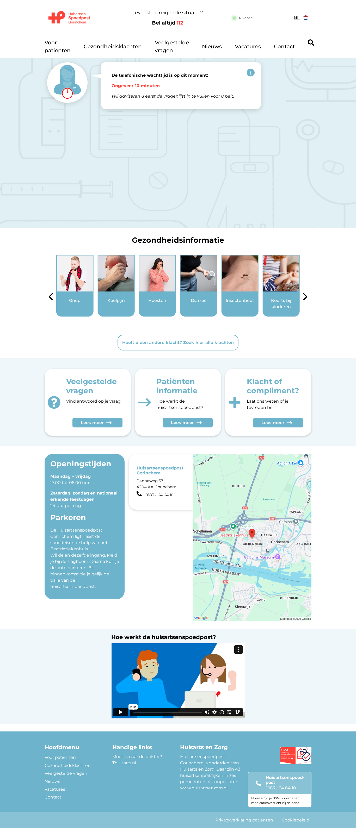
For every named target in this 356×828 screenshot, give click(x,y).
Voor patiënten (58, 46)
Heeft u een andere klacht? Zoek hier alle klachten (178, 342)
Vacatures (248, 46)
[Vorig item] (51, 297)
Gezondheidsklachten (113, 46)
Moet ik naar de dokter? (137, 756)
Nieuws (212, 46)
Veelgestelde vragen (172, 46)
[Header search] (311, 42)
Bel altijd (167, 23)
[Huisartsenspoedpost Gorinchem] (75, 18)
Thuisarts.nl (124, 762)
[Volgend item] (305, 297)
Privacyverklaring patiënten (244, 820)
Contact (284, 46)
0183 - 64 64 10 (281, 787)
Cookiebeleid (295, 820)
